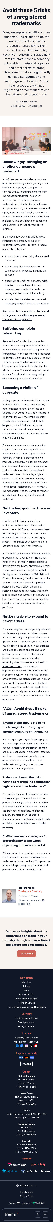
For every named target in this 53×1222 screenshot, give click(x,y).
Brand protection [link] (26, 1022)
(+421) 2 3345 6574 (26, 1134)
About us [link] (26, 982)
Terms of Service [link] (26, 1002)
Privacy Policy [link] (26, 1196)
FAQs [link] (26, 990)
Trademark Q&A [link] (26, 994)
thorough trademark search (30, 747)
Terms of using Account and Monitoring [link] (26, 1007)
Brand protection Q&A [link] (26, 998)
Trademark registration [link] (26, 1018)
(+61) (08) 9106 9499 (26, 1151)
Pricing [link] (26, 986)
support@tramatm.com (26, 1037)
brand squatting (11, 666)
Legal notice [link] (26, 1192)
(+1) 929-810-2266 (26, 1104)
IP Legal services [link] (26, 1026)
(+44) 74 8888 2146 (27, 1086)
